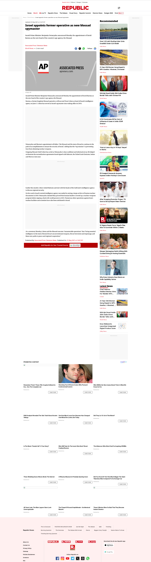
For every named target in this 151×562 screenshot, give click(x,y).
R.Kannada (84, 2)
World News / (31, 17)
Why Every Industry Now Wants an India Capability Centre (112, 278)
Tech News (103, 282)
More (120, 13)
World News (29, 48)
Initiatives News (104, 256)
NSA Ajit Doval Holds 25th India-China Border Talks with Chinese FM (113, 94)
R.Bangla (79, 2)
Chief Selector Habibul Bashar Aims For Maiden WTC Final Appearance (108, 292)
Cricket (102, 296)
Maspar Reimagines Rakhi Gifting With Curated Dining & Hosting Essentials (113, 252)
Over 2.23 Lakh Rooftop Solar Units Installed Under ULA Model (112, 42)
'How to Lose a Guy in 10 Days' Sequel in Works (113, 148)
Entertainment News (105, 152)
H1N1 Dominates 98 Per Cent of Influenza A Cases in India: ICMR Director (111, 121)
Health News (103, 126)
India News (103, 46)
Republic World (65, 2)
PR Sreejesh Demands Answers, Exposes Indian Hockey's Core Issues (113, 174)
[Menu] (118, 8)
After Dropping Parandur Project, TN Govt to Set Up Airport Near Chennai (113, 200)
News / (25, 17)
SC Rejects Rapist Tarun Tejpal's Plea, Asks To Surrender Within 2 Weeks (112, 226)
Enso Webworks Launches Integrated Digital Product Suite (108, 326)
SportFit (102, 178)
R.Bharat (73, 2)
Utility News (103, 331)
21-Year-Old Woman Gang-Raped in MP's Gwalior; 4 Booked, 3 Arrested (112, 68)
